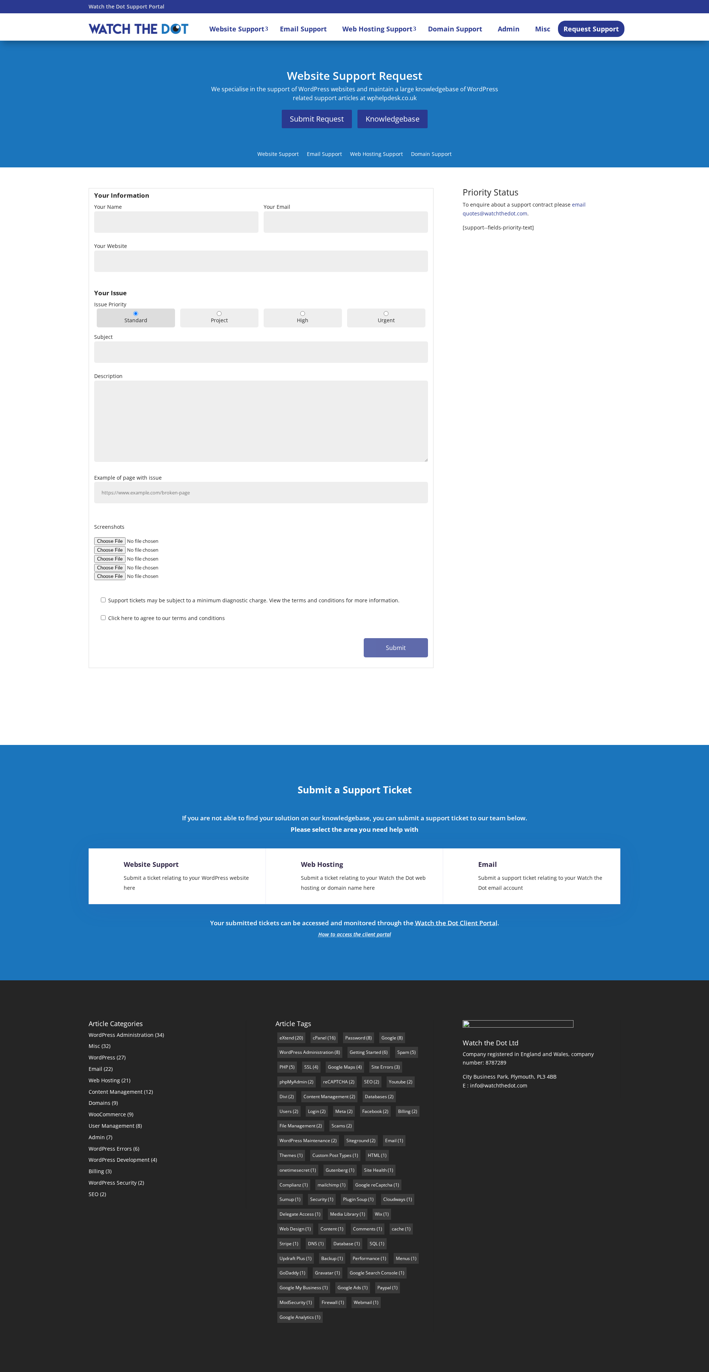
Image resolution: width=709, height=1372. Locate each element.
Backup (328, 1258)
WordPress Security (113, 1182)
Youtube (397, 1082)
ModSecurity (292, 1302)
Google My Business (300, 1287)
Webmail (363, 1302)
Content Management (116, 1091)
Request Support (591, 28)
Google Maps (341, 1067)
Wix (378, 1214)
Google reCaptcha (374, 1185)
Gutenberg (337, 1170)
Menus (403, 1258)
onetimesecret (294, 1170)
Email (487, 864)
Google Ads (349, 1287)
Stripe (286, 1243)
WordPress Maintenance (305, 1140)
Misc (542, 28)
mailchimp (328, 1185)
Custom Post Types (332, 1155)
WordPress (102, 1057)
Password (355, 1038)
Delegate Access (297, 1214)
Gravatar (324, 1273)
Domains (99, 1102)
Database (343, 1243)
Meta (340, 1111)
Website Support (236, 28)
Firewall (330, 1302)
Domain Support (455, 28)
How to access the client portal (354, 934)
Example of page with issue (128, 477)
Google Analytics (297, 1317)
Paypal (384, 1287)
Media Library (344, 1214)
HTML (374, 1155)
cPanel (319, 1038)
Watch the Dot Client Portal (456, 923)
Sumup (287, 1199)
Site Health (375, 1170)
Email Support (303, 28)
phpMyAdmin (293, 1082)
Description (108, 375)
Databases (376, 1096)
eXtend (287, 1038)
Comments (364, 1229)
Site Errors (382, 1067)
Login (313, 1111)
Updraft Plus (292, 1258)
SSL (308, 1067)
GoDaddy (289, 1273)
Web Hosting (322, 864)
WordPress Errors (110, 1148)
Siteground (357, 1140)
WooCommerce (107, 1114)
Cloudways (394, 1199)
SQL (374, 1243)
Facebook (372, 1111)
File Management (297, 1126)
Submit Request (317, 119)
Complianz (290, 1185)
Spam (403, 1052)
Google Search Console (374, 1273)
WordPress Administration (121, 1034)
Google (388, 1038)
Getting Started (365, 1052)
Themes (288, 1155)
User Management (111, 1125)
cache (398, 1229)
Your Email (277, 206)
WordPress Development (119, 1159)
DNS (312, 1243)
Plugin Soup (355, 1199)
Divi (283, 1096)
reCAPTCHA (335, 1082)
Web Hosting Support (377, 28)
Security (318, 1199)
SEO (94, 1194)
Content (329, 1229)
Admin (509, 28)
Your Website (110, 245)
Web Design (292, 1229)
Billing (96, 1171)
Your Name (108, 206)
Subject (103, 336)
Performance (366, 1258)
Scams (338, 1126)
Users (286, 1111)
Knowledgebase (392, 119)
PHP (284, 1067)
